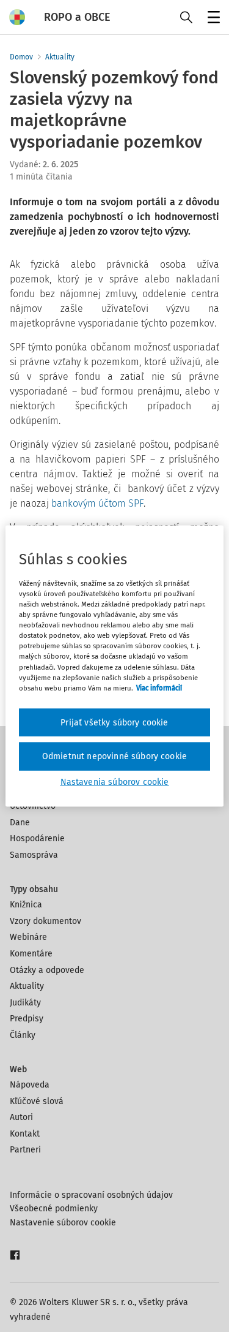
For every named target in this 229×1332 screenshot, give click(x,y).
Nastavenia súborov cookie (114, 781)
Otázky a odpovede (47, 970)
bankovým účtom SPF (97, 503)
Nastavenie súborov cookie (63, 1222)
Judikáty (25, 1002)
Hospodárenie (37, 838)
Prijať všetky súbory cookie (114, 722)
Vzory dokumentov (45, 921)
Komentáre (31, 953)
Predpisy (26, 1018)
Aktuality (60, 57)
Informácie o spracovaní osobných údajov (91, 1195)
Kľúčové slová (37, 1101)
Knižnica (26, 904)
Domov (21, 57)
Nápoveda (29, 1085)
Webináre (28, 937)
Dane (20, 822)
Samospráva (34, 855)
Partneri (25, 1150)
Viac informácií (159, 687)
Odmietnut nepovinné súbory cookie (114, 756)
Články (22, 1035)
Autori (21, 1117)
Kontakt (25, 1134)
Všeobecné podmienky (54, 1208)
